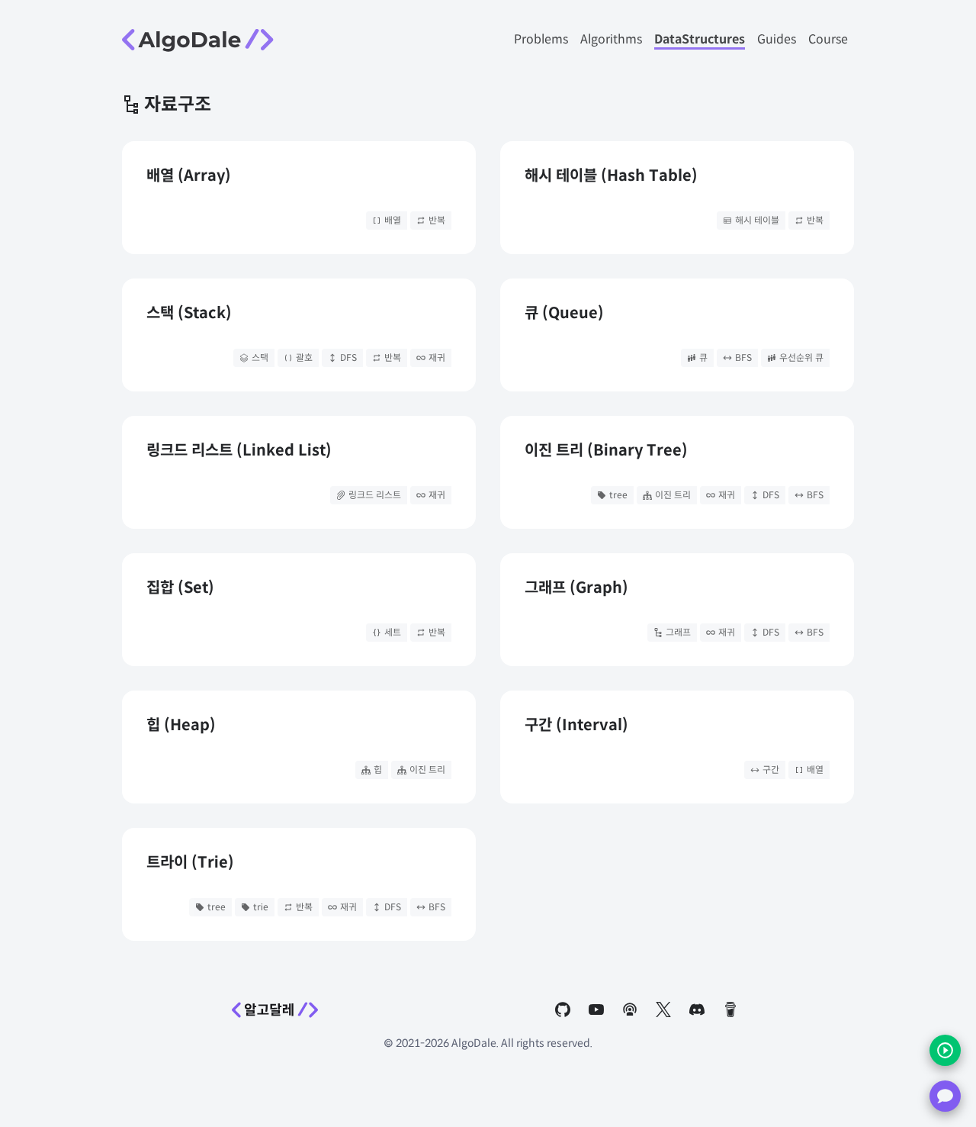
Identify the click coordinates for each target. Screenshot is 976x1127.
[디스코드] (945, 1096)
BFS (743, 357)
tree (618, 495)
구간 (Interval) (576, 725)
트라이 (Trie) (190, 862)
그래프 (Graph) (576, 587)
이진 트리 (673, 495)
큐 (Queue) (564, 313)
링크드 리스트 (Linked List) (239, 450)
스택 (260, 357)
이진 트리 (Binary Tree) (606, 450)
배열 (392, 220)
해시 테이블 (757, 220)
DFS (348, 357)
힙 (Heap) (181, 725)
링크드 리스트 (374, 495)
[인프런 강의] (945, 1050)
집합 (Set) (180, 587)
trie (260, 907)
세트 (392, 632)
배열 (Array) (188, 175)
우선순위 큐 (801, 357)
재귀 (437, 357)
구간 (770, 769)
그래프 (678, 632)
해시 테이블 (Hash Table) (611, 175)
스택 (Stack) (189, 313)
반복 (437, 220)
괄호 (304, 357)
